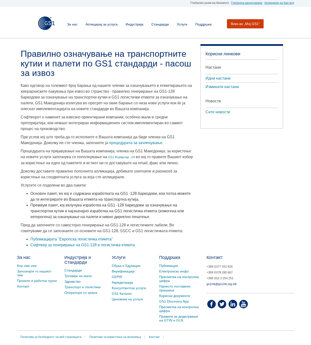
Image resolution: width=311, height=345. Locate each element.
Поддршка (203, 24)
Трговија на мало (78, 276)
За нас (72, 24)
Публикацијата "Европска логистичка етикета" (71, 239)
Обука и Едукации (126, 266)
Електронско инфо (174, 271)
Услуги (182, 24)
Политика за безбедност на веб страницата (50, 337)
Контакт (23, 286)
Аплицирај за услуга (102, 24)
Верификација (123, 271)
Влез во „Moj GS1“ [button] (245, 24)
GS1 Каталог (122, 294)
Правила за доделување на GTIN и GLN (178, 318)
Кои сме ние (27, 266)
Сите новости (218, 112)
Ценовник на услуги (127, 299)
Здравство (72, 281)
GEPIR (117, 277)
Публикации (168, 266)
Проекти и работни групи (37, 281)
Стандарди (160, 24)
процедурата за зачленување (135, 143)
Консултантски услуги (129, 288)
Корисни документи (174, 296)
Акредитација (122, 282)
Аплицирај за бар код (279, 3)
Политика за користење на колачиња (115, 337)
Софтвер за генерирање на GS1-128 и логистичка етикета (82, 245)
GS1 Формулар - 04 (121, 157)
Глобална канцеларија (246, 3)
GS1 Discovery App (174, 301)
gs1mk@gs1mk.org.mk (222, 284)
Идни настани (218, 78)
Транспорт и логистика (82, 287)
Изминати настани (222, 87)
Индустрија (134, 24)
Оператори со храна (80, 293)
